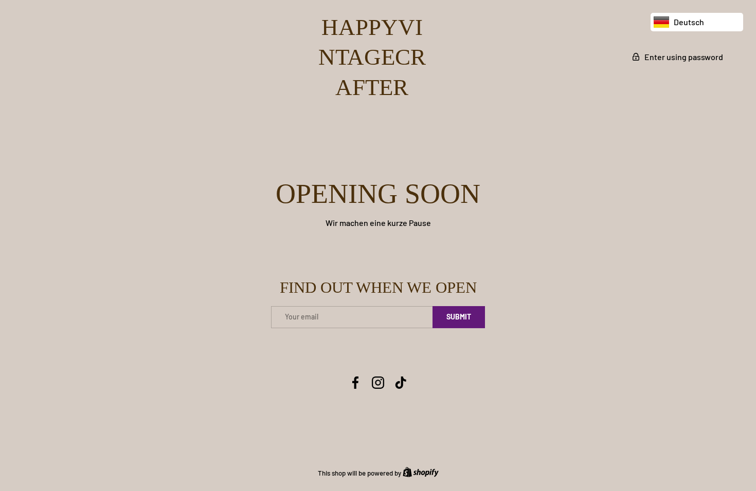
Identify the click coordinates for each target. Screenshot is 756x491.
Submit (458, 316)
